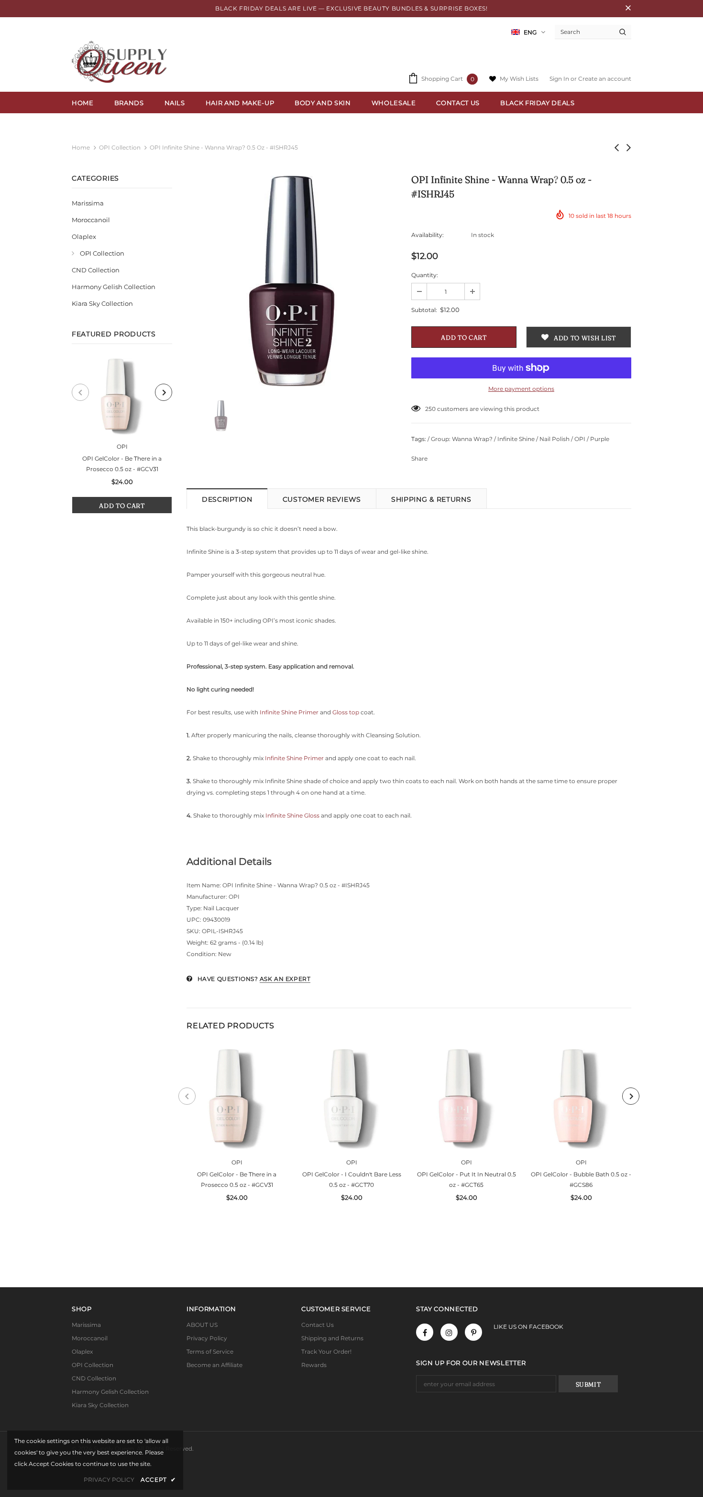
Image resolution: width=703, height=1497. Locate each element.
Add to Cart (121, 505)
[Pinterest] (473, 1332)
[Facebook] (424, 1332)
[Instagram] (449, 1332)
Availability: (427, 234)
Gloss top (346, 712)
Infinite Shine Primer (289, 712)
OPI (122, 446)
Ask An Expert (285, 978)
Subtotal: (424, 309)
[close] (628, 8)
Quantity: (424, 275)
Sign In (560, 78)
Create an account (604, 78)
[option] (122, 436)
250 (430, 408)
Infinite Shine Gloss (292, 815)
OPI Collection (120, 147)
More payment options (521, 388)
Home (81, 147)
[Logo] (122, 62)
